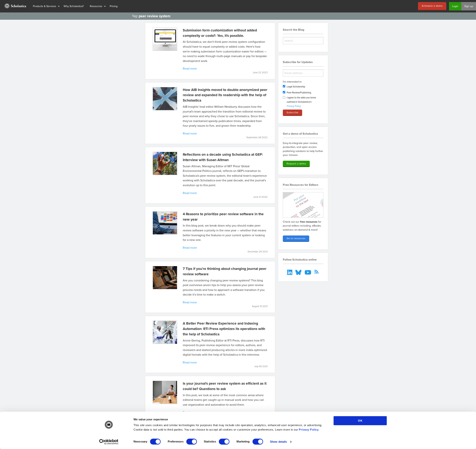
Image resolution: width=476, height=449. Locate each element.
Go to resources (296, 238)
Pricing (114, 6)
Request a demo (296, 163)
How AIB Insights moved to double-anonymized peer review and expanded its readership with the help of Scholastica (225, 95)
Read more (190, 68)
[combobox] (303, 40)
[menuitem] (15, 6)
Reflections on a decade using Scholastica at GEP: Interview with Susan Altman (223, 157)
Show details (278, 441)
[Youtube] (308, 272)
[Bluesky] (298, 272)
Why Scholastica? (74, 6)
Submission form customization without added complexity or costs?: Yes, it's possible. (220, 33)
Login (455, 6)
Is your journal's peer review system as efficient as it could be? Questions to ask (224, 386)
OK (360, 420)
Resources (96, 6)
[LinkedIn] (290, 272)
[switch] (191, 442)
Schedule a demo (432, 5)
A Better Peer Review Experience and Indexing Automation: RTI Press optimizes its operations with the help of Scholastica (224, 329)
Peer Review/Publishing (299, 92)
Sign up (468, 6)
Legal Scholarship (296, 86)
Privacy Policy (309, 429)
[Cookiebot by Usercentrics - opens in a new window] (109, 442)
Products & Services (44, 6)
